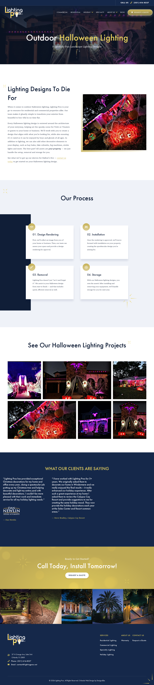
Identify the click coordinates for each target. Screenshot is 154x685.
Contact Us (138, 635)
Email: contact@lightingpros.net (24, 664)
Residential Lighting (108, 640)
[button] (140, 12)
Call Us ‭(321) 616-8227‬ (135, 2)
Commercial (62, 12)
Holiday (87, 12)
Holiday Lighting (107, 654)
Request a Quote (139, 640)
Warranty (125, 640)
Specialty (100, 12)
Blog (122, 12)
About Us (111, 12)
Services (104, 635)
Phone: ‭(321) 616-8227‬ (21, 661)
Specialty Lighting (107, 650)
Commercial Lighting (108, 645)
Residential (75, 12)
